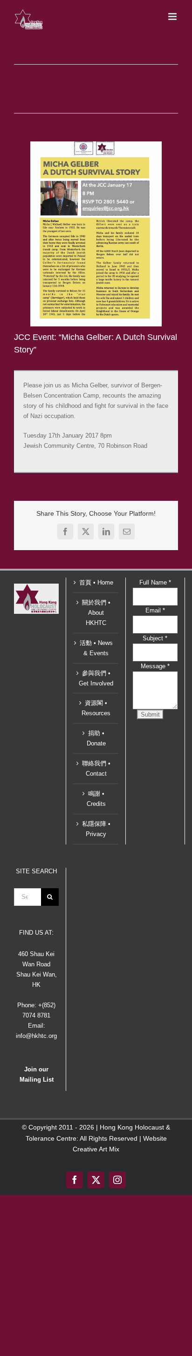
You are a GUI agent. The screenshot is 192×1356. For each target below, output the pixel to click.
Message (155, 666)
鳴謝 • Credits (96, 798)
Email (155, 610)
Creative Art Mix (96, 1149)
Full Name (155, 582)
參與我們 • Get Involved (96, 678)
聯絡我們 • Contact (96, 768)
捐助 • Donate (96, 738)
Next (149, 104)
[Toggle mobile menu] (173, 16)
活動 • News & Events (96, 648)
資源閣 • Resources (96, 708)
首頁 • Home (96, 582)
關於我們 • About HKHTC (96, 612)
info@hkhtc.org (36, 1035)
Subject (155, 638)
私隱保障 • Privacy (96, 829)
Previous (122, 104)
